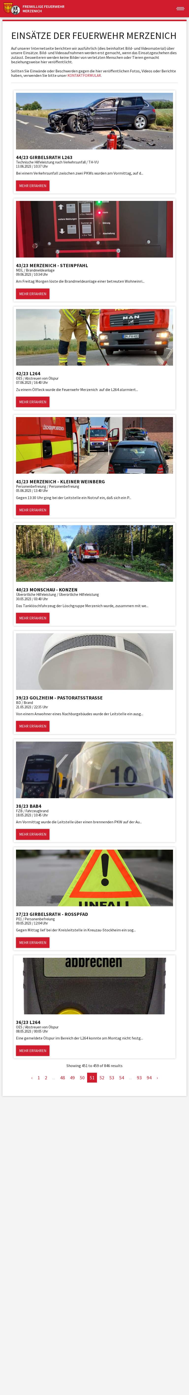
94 (149, 1077)
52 (101, 1077)
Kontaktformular (84, 75)
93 (139, 1077)
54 (121, 1077)
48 (62, 1077)
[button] (180, 9)
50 (82, 1077)
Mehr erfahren (32, 185)
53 (111, 1077)
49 (72, 1077)
